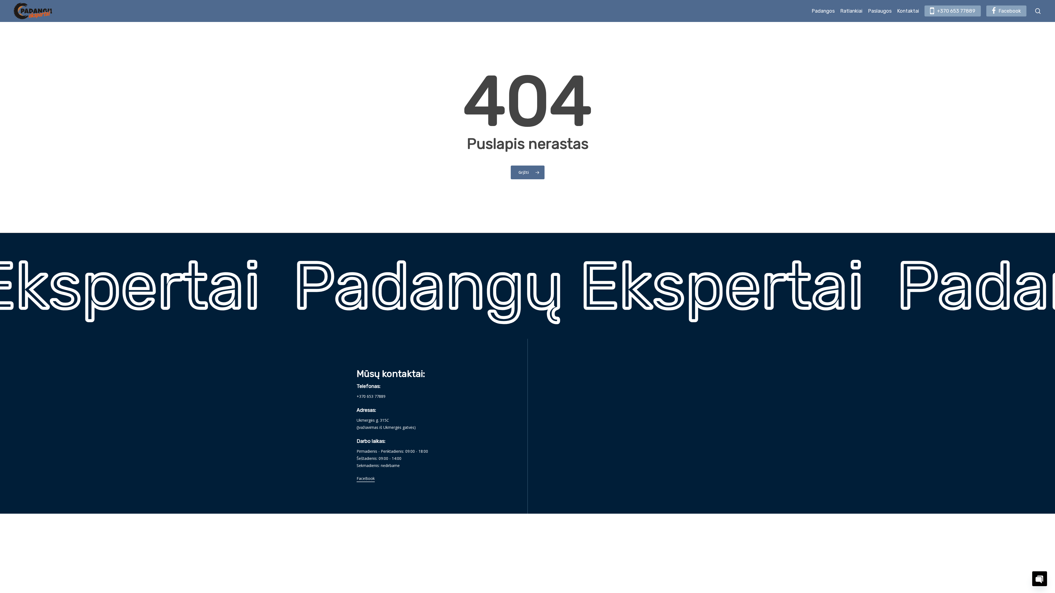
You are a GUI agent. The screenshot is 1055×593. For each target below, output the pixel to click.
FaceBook (366, 478)
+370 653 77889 (371, 396)
